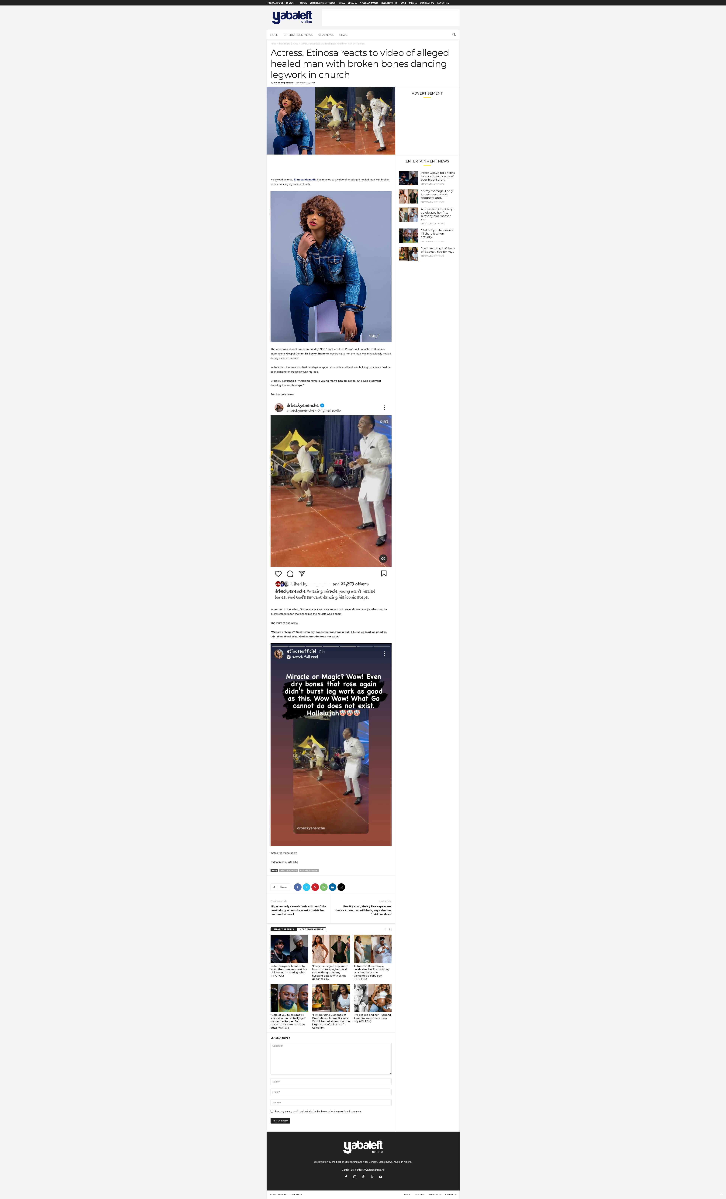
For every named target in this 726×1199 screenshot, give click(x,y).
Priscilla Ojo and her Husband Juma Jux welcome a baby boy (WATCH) (372, 1018)
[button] (454, 35)
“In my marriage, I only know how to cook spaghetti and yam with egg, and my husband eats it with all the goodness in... (330, 972)
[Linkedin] (332, 887)
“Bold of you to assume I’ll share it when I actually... (437, 233)
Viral (342, 2)
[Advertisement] (391, 17)
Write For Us (434, 1194)
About (407, 1194)
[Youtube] (380, 1177)
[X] (306, 887)
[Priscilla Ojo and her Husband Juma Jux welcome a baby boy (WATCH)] (373, 998)
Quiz (403, 2)
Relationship (389, 2)
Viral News (326, 34)
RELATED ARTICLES (284, 929)
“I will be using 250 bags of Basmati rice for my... (438, 249)
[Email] (341, 887)
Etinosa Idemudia (308, 870)
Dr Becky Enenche (289, 870)
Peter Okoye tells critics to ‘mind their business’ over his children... (438, 176)
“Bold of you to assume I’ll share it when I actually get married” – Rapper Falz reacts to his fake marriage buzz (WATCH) (288, 1021)
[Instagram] (354, 1177)
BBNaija (352, 2)
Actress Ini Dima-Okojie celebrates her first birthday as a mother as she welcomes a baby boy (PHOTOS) (371, 972)
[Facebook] (298, 887)
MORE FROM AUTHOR (311, 929)
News (343, 34)
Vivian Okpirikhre (283, 82)
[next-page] (390, 929)
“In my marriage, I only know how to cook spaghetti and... (437, 194)
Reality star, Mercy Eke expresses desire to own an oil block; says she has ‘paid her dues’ (363, 910)
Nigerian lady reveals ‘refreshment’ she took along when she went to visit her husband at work (298, 910)
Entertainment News (323, 2)
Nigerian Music (369, 2)
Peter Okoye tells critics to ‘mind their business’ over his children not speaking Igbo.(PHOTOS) (289, 970)
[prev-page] (385, 929)
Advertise (443, 2)
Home (303, 2)
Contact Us (427, 2)
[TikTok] (363, 1177)
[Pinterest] (315, 887)
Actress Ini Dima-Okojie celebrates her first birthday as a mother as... (437, 214)
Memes (413, 2)
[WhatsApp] (324, 887)
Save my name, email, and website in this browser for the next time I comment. (318, 1111)
